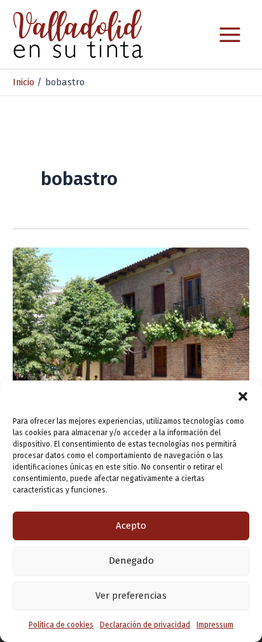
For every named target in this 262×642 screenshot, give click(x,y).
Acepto (131, 525)
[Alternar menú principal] (229, 34)
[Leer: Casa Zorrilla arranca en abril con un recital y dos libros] (131, 313)
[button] (243, 396)
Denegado (131, 560)
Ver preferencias (131, 595)
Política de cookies (61, 624)
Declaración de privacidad (145, 624)
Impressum (215, 624)
